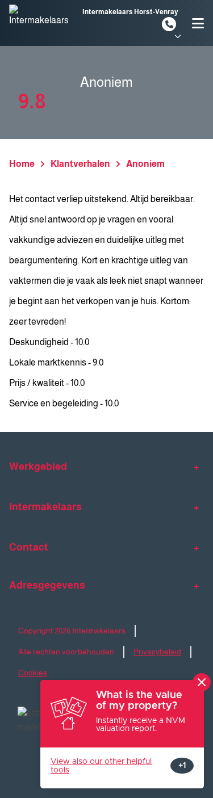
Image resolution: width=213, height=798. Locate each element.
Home (22, 164)
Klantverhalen (80, 164)
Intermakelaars (45, 507)
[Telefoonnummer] (169, 24)
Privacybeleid (157, 651)
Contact (28, 547)
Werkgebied (38, 466)
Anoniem (145, 164)
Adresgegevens (47, 585)
